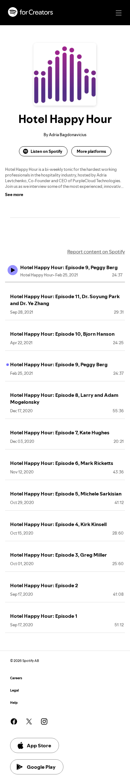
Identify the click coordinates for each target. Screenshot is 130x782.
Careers (16, 678)
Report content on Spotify (96, 251)
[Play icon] (13, 270)
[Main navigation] (118, 13)
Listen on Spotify (46, 151)
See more (14, 194)
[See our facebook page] (14, 721)
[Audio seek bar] (65, 282)
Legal (14, 690)
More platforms (91, 151)
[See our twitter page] (29, 721)
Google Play (41, 766)
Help (14, 702)
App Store (39, 745)
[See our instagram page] (44, 721)
